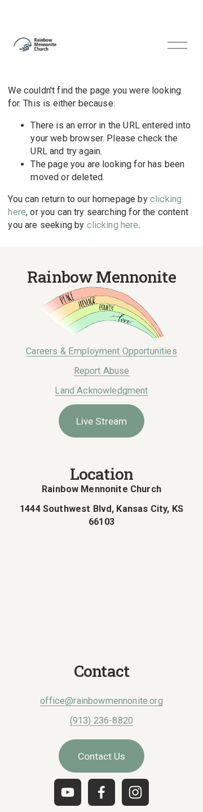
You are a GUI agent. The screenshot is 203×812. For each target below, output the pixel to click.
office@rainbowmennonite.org (101, 700)
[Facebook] (101, 792)
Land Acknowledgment (101, 390)
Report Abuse (102, 370)
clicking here (113, 225)
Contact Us (101, 756)
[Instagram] (135, 792)
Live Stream (101, 421)
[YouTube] (67, 792)
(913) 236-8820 (101, 720)
